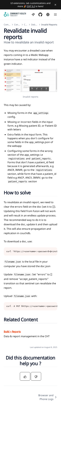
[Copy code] (53, 251)
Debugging (37, 24)
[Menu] (55, 14)
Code (26, 24)
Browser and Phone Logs (45, 397)
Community (10, 24)
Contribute (19, 24)
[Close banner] (55, 5)
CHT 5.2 (31, 6)
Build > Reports (12, 331)
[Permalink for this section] (34, 192)
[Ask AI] (33, 14)
